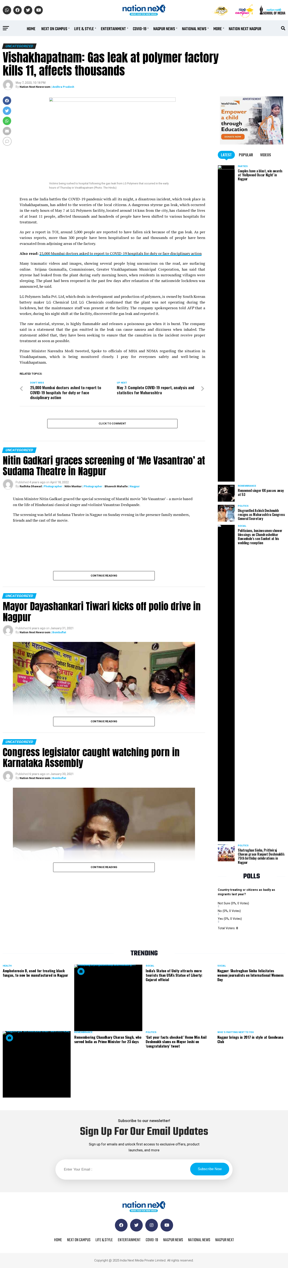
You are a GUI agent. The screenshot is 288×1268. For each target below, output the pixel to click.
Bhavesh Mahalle (116, 486)
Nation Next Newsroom (35, 86)
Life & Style (84, 29)
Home (31, 29)
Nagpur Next (224, 1240)
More (217, 29)
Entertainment (113, 29)
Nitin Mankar (73, 486)
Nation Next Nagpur (245, 29)
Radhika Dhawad (31, 486)
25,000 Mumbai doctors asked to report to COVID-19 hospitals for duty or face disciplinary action (120, 253)
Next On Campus (54, 29)
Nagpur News (164, 29)
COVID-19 (139, 29)
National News (194, 29)
